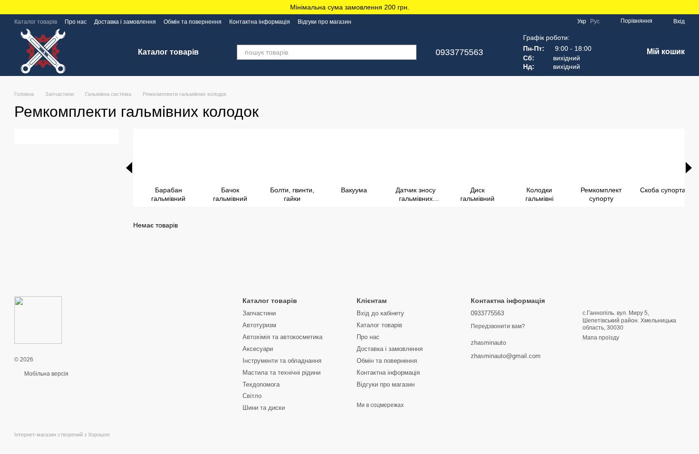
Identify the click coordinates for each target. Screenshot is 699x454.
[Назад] (129, 167)
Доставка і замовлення (125, 22)
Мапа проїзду (600, 337)
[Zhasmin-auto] (38, 319)
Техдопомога (261, 384)
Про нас (76, 22)
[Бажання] (610, 52)
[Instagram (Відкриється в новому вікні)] (365, 21)
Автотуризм (259, 325)
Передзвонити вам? (498, 326)
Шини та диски (264, 407)
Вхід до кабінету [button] (380, 313)
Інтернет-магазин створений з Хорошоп (62, 434)
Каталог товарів (35, 22)
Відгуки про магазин (324, 22)
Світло (252, 395)
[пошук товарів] (409, 52)
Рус (595, 21)
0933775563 (459, 52)
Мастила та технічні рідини (281, 372)
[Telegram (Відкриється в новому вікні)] (387, 21)
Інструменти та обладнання (282, 360)
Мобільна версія (45, 373)
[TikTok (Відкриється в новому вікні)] (376, 21)
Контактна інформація (259, 22)
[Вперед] (689, 167)
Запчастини (259, 313)
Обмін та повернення (193, 22)
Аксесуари (258, 348)
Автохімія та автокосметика (282, 336)
